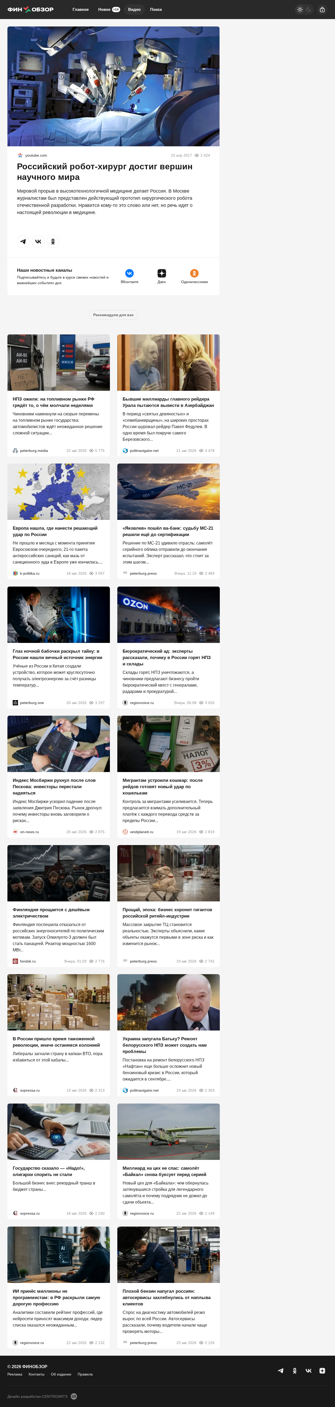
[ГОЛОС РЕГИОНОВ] (125, 702)
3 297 (100, 702)
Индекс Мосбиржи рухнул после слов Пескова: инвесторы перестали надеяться (54, 787)
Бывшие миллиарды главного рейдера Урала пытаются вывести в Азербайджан (168, 402)
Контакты (36, 1374)
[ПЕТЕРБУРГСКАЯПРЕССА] (125, 573)
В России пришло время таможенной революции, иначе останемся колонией (56, 1042)
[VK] (308, 1370)
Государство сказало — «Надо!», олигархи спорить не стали (49, 1171)
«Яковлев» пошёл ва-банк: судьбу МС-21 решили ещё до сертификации (168, 531)
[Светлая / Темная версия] (304, 9)
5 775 (100, 450)
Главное (81, 9)
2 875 (100, 832)
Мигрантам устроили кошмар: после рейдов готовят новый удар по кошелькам (163, 787)
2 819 (209, 832)
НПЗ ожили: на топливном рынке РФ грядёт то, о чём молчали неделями (54, 402)
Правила (85, 1374)
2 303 (209, 1090)
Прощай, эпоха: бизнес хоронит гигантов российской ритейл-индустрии (167, 912)
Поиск (156, 9)
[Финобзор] (30, 9)
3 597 (100, 573)
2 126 (209, 1342)
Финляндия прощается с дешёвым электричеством (51, 912)
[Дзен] (322, 1370)
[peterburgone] (15, 702)
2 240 (100, 1213)
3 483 (209, 573)
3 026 (209, 702)
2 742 (209, 961)
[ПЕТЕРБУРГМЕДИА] (15, 450)
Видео (134, 9)
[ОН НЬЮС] (15, 832)
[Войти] (322, 9)
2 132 (100, 1342)
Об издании (61, 1374)
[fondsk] (15, 961)
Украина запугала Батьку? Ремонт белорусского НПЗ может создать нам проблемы (165, 1045)
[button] (23, 241)
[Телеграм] (281, 1370)
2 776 (100, 961)
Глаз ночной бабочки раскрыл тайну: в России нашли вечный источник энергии (57, 654)
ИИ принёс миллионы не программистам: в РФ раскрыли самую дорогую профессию (56, 1297)
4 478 (209, 450)
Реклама (14, 1374)
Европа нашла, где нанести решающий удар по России (55, 531)
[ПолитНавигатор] (125, 450)
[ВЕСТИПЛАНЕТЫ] (125, 832)
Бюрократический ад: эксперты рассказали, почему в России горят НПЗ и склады (167, 657)
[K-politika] (15, 573)
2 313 (100, 1090)
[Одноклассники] (294, 1370)
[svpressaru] (15, 1090)
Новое (108, 9)
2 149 (209, 1213)
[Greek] (20, 155)
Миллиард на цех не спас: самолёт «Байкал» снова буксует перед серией (164, 1171)
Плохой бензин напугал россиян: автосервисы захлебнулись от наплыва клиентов (167, 1297)
